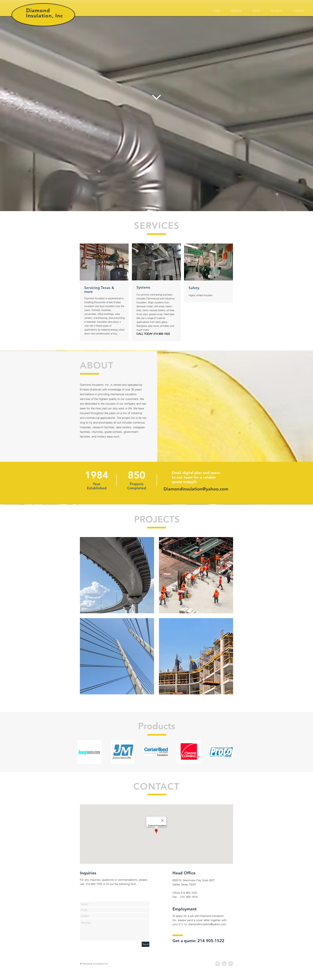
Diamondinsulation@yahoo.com (196, 489)
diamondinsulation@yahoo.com (207, 924)
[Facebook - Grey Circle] (217, 963)
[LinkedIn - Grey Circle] (224, 963)
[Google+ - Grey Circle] (230, 963)
